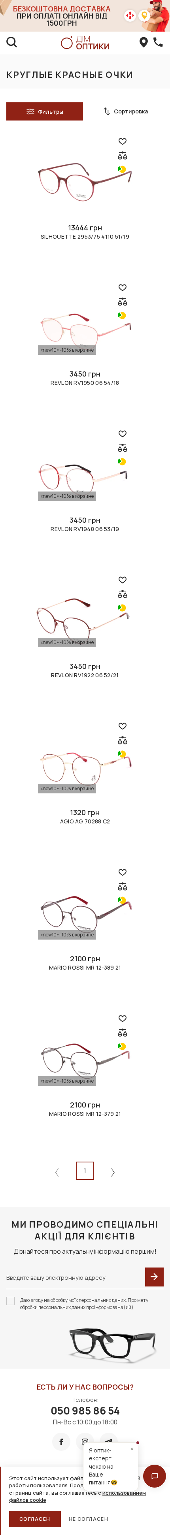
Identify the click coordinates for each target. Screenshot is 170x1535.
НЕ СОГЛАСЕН (89, 1519)
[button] (154, 1476)
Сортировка (131, 111)
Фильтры (50, 111)
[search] (11, 42)
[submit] (154, 1277)
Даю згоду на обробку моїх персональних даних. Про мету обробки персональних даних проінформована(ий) (84, 1304)
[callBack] (158, 42)
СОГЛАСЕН (35, 1519)
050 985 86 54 (85, 1410)
